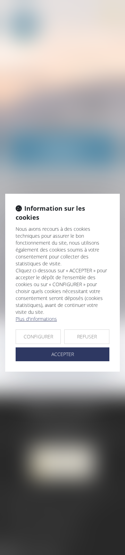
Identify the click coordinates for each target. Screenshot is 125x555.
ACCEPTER (62, 354)
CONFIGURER (38, 336)
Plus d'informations (36, 319)
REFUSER (87, 336)
